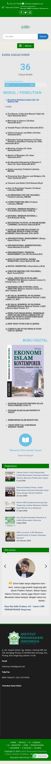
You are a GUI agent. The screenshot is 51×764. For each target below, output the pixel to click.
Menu (28, 45)
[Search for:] (25, 36)
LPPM (25, 748)
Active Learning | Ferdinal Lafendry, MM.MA (23, 170)
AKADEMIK (14, 751)
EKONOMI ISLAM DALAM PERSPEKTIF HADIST (24, 411)
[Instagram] (30, 12)
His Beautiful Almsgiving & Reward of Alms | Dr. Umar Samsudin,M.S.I (24, 163)
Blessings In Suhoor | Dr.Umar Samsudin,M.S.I (21, 122)
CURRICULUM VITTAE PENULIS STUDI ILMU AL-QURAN (24, 330)
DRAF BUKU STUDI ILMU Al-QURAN (23, 324)
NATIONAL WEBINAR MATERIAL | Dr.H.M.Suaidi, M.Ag (22, 217)
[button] (25, 100)
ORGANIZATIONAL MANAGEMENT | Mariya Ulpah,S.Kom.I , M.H (27, 239)
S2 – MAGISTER (14, 748)
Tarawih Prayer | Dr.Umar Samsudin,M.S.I (25, 128)
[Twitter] (25, 12)
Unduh (8, 107)
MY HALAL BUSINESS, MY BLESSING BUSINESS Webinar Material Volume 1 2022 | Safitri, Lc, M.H (25, 297)
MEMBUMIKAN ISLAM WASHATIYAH (23, 420)
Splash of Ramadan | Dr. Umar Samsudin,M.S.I (21, 156)
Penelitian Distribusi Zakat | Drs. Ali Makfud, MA (23, 101)
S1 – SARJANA (34, 746)
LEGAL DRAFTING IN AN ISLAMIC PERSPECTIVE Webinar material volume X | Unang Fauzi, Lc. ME (25, 280)
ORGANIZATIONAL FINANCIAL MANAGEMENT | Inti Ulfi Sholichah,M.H (25, 253)
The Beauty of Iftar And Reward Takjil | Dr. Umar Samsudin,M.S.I (26, 115)
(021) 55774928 (15, 4)
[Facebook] (21, 12)
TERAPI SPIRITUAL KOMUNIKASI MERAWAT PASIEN (22, 426)
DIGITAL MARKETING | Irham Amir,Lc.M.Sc (26, 266)
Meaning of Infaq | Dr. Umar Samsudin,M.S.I (20, 149)
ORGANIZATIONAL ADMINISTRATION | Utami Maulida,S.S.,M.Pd (24, 246)
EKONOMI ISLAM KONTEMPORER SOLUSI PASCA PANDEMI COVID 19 (25, 404)
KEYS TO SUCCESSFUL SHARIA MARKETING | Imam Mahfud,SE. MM (23, 260)
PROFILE (22, 746)
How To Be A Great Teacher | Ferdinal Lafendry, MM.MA (24, 189)
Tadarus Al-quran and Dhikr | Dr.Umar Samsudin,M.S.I (24, 134)
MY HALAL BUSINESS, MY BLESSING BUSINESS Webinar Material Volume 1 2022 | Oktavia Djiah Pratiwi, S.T (25, 306)
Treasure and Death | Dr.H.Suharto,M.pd (25, 183)
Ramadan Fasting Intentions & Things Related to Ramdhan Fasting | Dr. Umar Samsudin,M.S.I (23, 141)
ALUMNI (37, 751)
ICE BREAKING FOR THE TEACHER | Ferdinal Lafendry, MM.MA (24, 196)
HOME (13, 746)
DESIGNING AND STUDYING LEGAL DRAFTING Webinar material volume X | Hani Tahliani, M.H (23, 289)
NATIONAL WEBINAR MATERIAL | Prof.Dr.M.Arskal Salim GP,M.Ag (22, 210)
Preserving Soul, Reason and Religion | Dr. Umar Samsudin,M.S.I (26, 177)
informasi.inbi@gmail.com (34, 4)
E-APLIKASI (26, 751)
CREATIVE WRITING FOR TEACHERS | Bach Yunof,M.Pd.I (24, 272)
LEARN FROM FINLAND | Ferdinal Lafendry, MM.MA (22, 203)
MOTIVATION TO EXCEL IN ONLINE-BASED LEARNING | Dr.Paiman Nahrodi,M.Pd (26, 224)
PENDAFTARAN (37, 748)
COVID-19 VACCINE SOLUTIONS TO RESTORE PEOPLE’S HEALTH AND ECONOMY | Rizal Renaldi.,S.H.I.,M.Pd (22, 231)
